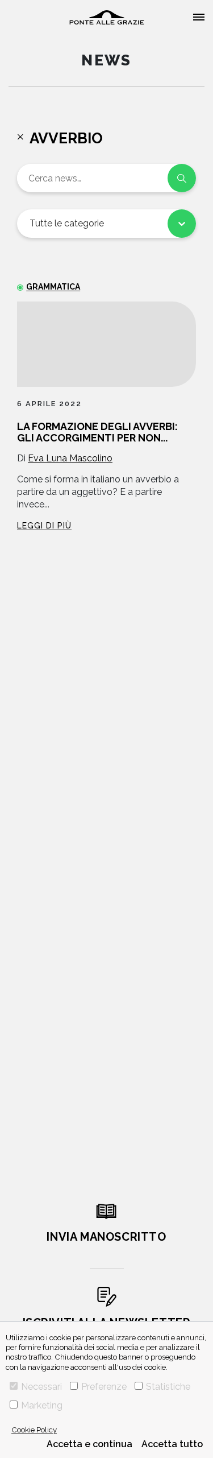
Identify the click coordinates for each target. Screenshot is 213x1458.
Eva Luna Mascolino (70, 458)
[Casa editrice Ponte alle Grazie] (107, 17)
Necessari (41, 1386)
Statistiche (168, 1386)
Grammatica (53, 286)
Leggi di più (44, 525)
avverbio (66, 138)
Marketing (41, 1405)
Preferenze (104, 1386)
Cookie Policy (34, 1429)
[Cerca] (182, 178)
